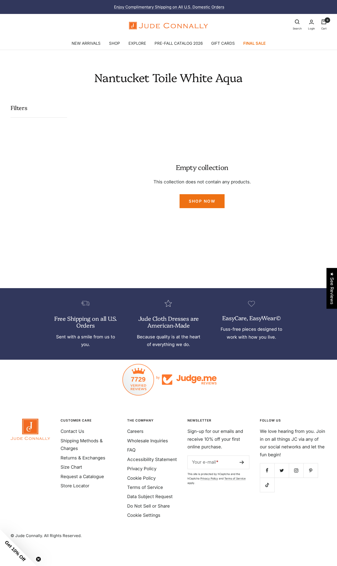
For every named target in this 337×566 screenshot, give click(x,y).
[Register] (242, 462)
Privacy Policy (141, 468)
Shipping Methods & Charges (82, 444)
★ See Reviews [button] (332, 288)
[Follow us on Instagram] (296, 470)
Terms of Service (145, 487)
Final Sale (254, 43)
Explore (137, 43)
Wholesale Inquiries (147, 440)
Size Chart (71, 467)
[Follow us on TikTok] (267, 485)
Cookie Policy (141, 478)
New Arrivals (86, 43)
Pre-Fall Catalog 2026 (179, 43)
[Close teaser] (38, 559)
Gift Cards (223, 43)
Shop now (202, 201)
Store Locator (75, 485)
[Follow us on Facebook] (267, 470)
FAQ (131, 450)
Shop (114, 43)
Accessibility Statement (152, 459)
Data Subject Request (150, 496)
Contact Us (72, 431)
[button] (18, 547)
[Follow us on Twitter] (281, 470)
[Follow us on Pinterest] (310, 470)
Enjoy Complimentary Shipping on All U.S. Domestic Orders (169, 6)
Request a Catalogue (82, 476)
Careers (135, 431)
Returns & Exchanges (83, 457)
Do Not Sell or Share (148, 506)
